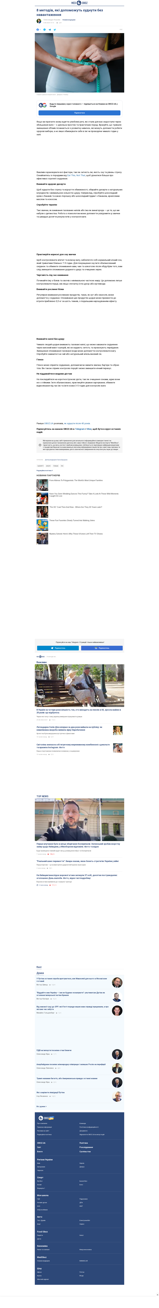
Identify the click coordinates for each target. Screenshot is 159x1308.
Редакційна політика (44, 470)
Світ (39, 1147)
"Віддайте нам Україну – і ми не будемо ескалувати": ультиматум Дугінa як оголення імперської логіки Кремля (71, 994)
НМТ (81, 1206)
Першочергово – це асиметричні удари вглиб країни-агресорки (61, 865)
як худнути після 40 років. (77, 423)
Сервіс (82, 1224)
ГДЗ (38, 1199)
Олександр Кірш (43, 1054)
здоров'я (40, 466)
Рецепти (40, 1235)
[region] (79, 152)
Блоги (39, 1151)
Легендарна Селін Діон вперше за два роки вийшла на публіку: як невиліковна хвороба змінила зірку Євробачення (69, 728)
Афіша (39, 1272)
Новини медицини (69, 20)
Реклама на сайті (43, 1131)
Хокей (39, 1185)
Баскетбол (83, 1181)
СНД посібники (42, 1210)
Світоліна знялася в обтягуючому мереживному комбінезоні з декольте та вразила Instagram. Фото (73, 746)
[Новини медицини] (41, 656)
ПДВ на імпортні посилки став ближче (54, 1050)
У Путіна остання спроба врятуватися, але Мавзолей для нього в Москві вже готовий (72, 980)
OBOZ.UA (48, 423)
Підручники (84, 1199)
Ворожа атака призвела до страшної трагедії (54, 882)
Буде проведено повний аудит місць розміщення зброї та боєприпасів (64, 851)
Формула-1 (41, 1188)
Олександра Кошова (52, 20)
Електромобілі (85, 1220)
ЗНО (38, 1206)
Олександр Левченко (45, 1068)
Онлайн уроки (42, 1202)
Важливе (42, 662)
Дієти (39, 1239)
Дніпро (82, 1167)
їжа (62, 466)
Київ (38, 1163)
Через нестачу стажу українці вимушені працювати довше (59, 716)
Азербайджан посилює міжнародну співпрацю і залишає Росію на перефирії (71, 1064)
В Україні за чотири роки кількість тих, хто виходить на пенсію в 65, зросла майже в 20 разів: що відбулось (79, 711)
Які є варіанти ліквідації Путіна (50, 1092)
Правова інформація (44, 1127)
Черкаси (40, 1170)
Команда (83, 1123)
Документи (83, 1131)
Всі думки (41, 1106)
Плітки (82, 1272)
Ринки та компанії (43, 1249)
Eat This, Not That (76, 175)
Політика (84, 1143)
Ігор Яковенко (42, 1096)
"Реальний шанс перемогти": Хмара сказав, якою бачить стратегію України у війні (77, 861)
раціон (48, 466)
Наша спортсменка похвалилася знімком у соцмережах (58, 751)
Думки (40, 973)
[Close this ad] (157, 1294)
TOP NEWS (42, 796)
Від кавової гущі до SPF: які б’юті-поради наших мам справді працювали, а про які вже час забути (73, 1008)
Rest (39, 967)
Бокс (81, 1185)
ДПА (81, 1202)
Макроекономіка (86, 1249)
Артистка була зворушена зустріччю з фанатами (55, 733)
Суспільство (85, 1151)
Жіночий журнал (43, 1279)
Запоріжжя (41, 1167)
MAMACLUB (84, 1261)
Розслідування (86, 1147)
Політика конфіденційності (89, 1127)
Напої (81, 1235)
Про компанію (42, 1123)
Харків (82, 1163)
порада (55, 466)
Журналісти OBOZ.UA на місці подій (92, 1134)
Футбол (39, 1181)
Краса (39, 1276)
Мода (81, 1276)
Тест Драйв (41, 1220)
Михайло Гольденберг (45, 1013)
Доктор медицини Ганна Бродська (56, 460)
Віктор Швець (42, 985)
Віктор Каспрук (43, 999)
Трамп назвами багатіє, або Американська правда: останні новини (67, 1078)
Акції (38, 1224)
